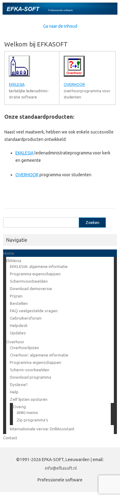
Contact (10, 437)
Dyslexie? (19, 384)
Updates (18, 332)
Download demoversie (31, 288)
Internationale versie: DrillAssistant (42, 428)
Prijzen (16, 295)
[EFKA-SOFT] (60, 13)
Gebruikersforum (26, 318)
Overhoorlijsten (24, 347)
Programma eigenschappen (35, 273)
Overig (19, 406)
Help (14, 391)
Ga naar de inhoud (60, 26)
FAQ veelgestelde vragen (34, 310)
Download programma (30, 377)
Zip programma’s (32, 419)
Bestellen (19, 303)
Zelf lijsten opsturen (28, 399)
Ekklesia (13, 260)
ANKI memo (27, 412)
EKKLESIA (24, 152)
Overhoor (15, 341)
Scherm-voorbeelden (29, 369)
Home (8, 253)
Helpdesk (19, 325)
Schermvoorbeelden (29, 281)
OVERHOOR (26, 174)
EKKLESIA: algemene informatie (39, 266)
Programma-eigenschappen (35, 362)
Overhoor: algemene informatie (39, 355)
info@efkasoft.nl (61, 468)
